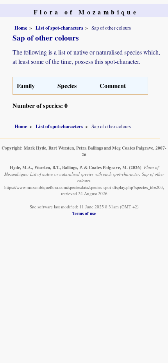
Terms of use (84, 213)
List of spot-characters (59, 27)
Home (20, 27)
